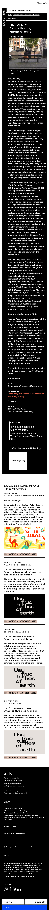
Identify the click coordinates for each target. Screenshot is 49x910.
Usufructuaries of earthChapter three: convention (21, 709)
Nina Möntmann (18, 433)
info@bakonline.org (14, 786)
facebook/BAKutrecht (15, 793)
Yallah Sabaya (12, 500)
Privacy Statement (14, 833)
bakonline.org (11, 791)
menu (8, 901)
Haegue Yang (16, 36)
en (44, 2)
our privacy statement (24, 876)
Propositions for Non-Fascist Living (20, 554)
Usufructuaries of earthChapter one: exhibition (19, 637)
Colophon (10, 826)
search (40, 901)
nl (39, 2)
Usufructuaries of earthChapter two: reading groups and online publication (22, 572)
